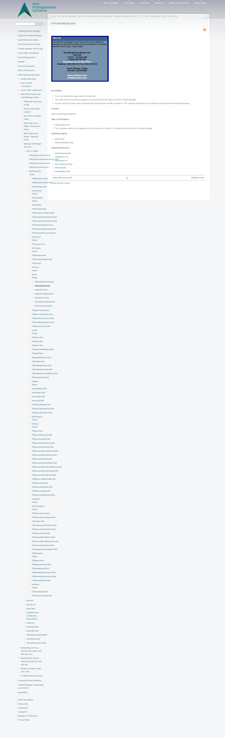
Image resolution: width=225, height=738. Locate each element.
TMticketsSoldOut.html (35, 580)
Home (53, 16)
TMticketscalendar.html (35, 564)
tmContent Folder (35, 238)
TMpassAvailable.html (35, 439)
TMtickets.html (35, 561)
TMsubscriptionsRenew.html (35, 517)
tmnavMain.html (35, 393)
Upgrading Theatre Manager (30, 35)
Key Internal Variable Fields (32, 117)
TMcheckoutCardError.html (35, 213)
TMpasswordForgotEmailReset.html (35, 467)
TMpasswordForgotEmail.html (35, 463)
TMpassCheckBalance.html (35, 443)
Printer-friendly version (60, 183)
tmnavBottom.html (35, 389)
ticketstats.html (32, 631)
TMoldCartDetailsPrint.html (35, 409)
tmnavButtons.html (62, 171)
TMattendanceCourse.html (35, 318)
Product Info (129, 3)
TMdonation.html (35, 255)
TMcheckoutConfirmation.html (35, 217)
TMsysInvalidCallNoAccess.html (35, 541)
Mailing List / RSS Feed (179, 3)
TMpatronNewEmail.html (35, 487)
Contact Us (159, 3)
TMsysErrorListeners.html (34, 163)
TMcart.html (35, 205)
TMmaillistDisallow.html (35, 365)
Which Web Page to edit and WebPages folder (31, 96)
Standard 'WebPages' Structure (33, 145)
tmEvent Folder (35, 269)
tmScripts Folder (35, 500)
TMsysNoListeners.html (34, 167)
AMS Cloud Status (110, 3)
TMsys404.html (35, 521)
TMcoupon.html (35, 244)
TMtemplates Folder (35, 555)
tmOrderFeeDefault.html (37, 302)
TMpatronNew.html (35, 483)
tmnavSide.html (35, 397)
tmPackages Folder (35, 418)
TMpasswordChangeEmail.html (35, 451)
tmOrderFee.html (37, 298)
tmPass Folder (35, 425)
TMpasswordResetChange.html (35, 471)
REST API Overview (26, 70)
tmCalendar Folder (35, 192)
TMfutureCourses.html (35, 326)
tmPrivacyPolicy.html (37, 306)
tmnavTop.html (35, 401)
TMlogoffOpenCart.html (35, 358)
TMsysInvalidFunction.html (35, 545)
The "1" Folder (32, 151)
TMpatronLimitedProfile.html (35, 479)
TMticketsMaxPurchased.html (35, 576)
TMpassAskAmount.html (35, 435)
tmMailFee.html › (198, 178)
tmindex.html (35, 341)
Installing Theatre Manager (29, 31)
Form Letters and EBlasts (28, 53)
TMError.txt (35, 263)
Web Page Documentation (29, 75)
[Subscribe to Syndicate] (204, 29)
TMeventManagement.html (35, 322)
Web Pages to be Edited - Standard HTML (31, 136)
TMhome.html (35, 337)
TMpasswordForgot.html (35, 459)
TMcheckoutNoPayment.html (35, 229)
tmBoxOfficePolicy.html (37, 282)
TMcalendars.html (35, 187)
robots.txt (30, 623)
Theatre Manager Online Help (30, 49)
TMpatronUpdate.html (35, 491)
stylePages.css (61, 160)
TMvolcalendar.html (35, 592)
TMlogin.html (35, 345)
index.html (30, 609)
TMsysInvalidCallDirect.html (35, 537)
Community (144, 3)
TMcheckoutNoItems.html (35, 225)
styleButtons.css (61, 157)
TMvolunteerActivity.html (35, 596)
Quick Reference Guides (28, 40)
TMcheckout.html (35, 209)
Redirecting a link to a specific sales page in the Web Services (31, 651)
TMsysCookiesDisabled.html (35, 529)
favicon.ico (30, 604)
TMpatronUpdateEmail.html (35, 495)
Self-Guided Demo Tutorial (29, 44)
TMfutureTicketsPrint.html (35, 314)
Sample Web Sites (28, 79)
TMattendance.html (35, 179)
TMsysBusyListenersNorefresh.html (34, 159)
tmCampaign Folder (35, 199)
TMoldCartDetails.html (35, 405)
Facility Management (26, 57)
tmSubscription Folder (35, 507)
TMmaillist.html (35, 361)
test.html (29, 601)
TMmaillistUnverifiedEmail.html (35, 373)
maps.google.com (62, 125)
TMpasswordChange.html (35, 447)
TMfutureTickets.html (35, 310)
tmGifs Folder (34, 332)
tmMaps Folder (35, 383)
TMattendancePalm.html (35, 183)
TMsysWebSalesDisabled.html (35, 549)
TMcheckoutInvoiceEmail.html (35, 221)
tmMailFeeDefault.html (37, 294)
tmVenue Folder (35, 586)
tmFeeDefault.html (37, 286)
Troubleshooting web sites (32, 676)
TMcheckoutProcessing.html (35, 233)
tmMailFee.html (37, 290)
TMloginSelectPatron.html (35, 349)
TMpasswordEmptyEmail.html (35, 455)
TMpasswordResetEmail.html (35, 475)
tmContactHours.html (63, 164)
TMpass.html (35, 431)
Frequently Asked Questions (29, 680)
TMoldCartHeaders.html (35, 413)
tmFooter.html (60, 168)
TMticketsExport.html (35, 568)
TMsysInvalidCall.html (35, 533)
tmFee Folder (34, 276)
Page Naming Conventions (26, 84)
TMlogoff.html (35, 353)
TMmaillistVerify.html (35, 377)
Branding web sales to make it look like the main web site (31, 661)
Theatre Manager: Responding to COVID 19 (31, 686)
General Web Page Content (32, 110)
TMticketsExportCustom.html (35, 572)
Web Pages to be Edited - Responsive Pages (32, 126)
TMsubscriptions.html (35, 513)
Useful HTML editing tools (31, 90)
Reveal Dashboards (26, 66)
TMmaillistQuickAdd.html (35, 369)
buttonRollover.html (63, 153)
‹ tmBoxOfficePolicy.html (62, 178)
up (127, 178)
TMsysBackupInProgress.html (35, 525)
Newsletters (23, 692)
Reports (21, 62)
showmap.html (32, 627)
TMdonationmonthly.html (35, 259)
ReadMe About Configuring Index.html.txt (32, 616)
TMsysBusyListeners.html (34, 155)
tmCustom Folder (35, 249)
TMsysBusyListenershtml (33, 635)
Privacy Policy (200, 3)
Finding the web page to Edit (33, 103)
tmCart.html (59, 139)
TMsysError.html (33, 639)
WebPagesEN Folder (34, 173)
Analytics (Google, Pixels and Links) (31, 670)
